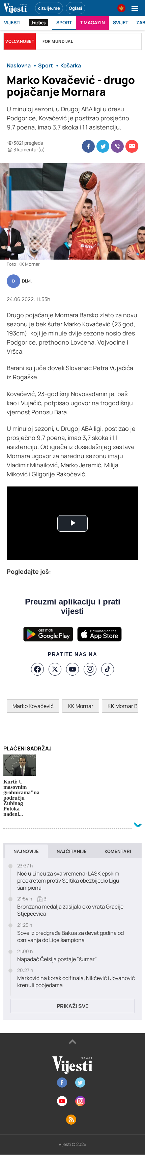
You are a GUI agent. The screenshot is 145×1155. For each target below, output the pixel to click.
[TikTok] (107, 669)
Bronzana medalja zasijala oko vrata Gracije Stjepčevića (70, 910)
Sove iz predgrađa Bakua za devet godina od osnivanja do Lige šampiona (70, 936)
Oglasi (75, 8)
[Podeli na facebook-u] (88, 146)
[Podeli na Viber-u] (117, 146)
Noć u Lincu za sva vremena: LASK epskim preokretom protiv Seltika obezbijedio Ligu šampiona (68, 880)
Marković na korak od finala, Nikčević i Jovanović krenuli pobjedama (76, 982)
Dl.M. (27, 281)
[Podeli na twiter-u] (102, 146)
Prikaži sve (72, 1006)
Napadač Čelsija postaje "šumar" (57, 959)
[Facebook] (37, 669)
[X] (55, 669)
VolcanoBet (19, 41)
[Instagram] (90, 669)
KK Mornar (80, 706)
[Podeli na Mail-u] (131, 146)
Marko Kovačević (33, 706)
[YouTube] (72, 669)
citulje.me (49, 8)
